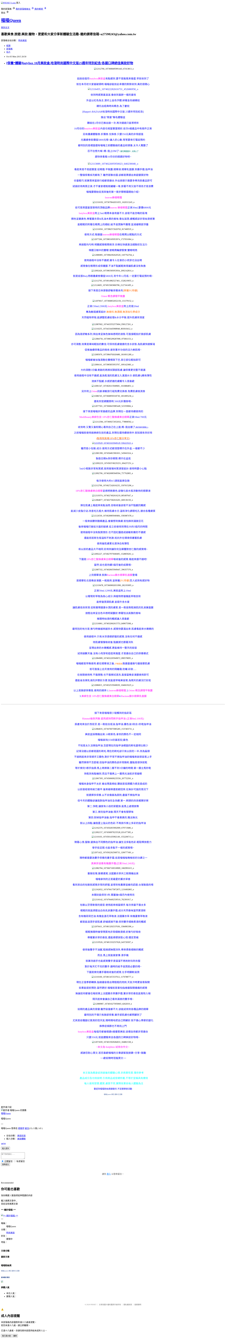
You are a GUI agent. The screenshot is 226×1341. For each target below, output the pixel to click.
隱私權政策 (127, 1305)
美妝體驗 (21, 1139)
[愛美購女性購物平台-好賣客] (2, 1282)
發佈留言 (5, 1164)
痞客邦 (21, 1128)
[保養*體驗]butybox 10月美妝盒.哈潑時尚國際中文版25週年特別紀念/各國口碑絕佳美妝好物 (69, 63)
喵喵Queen (11, 20)
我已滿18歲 (6, 1336)
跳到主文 (5, 27)
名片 (8, 52)
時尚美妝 (22, 40)
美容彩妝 (21, 1136)
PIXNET (93, 1305)
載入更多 (5, 1148)
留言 (27, 1128)
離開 (15, 1336)
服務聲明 (137, 1305)
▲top (3, 1143)
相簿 (8, 46)
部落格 (9, 49)
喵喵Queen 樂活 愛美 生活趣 (113, 1094)
